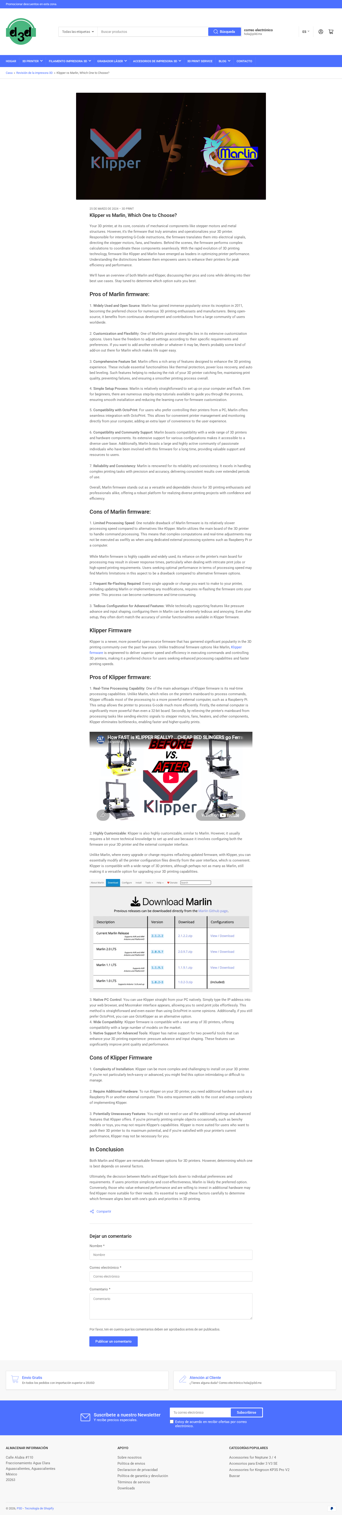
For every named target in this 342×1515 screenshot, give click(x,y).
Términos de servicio (133, 1482)
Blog (222, 61)
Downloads (126, 1488)
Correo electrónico (105, 1267)
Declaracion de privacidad (137, 1470)
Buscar (234, 1476)
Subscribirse (246, 1412)
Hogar (11, 61)
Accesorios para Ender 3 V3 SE (253, 1463)
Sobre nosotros (129, 1457)
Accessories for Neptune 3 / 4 (252, 1457)
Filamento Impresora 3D (68, 61)
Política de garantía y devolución (142, 1476)
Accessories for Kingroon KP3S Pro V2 (259, 1470)
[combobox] (170, 32)
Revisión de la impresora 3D (34, 73)
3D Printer (30, 61)
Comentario (100, 1289)
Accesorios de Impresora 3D (155, 61)
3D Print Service (199, 61)
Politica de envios (131, 1463)
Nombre (97, 1246)
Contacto (244, 61)
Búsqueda (227, 32)
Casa (9, 73)
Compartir (104, 1211)
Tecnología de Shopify (39, 1508)
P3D (19, 1508)
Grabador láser (110, 61)
